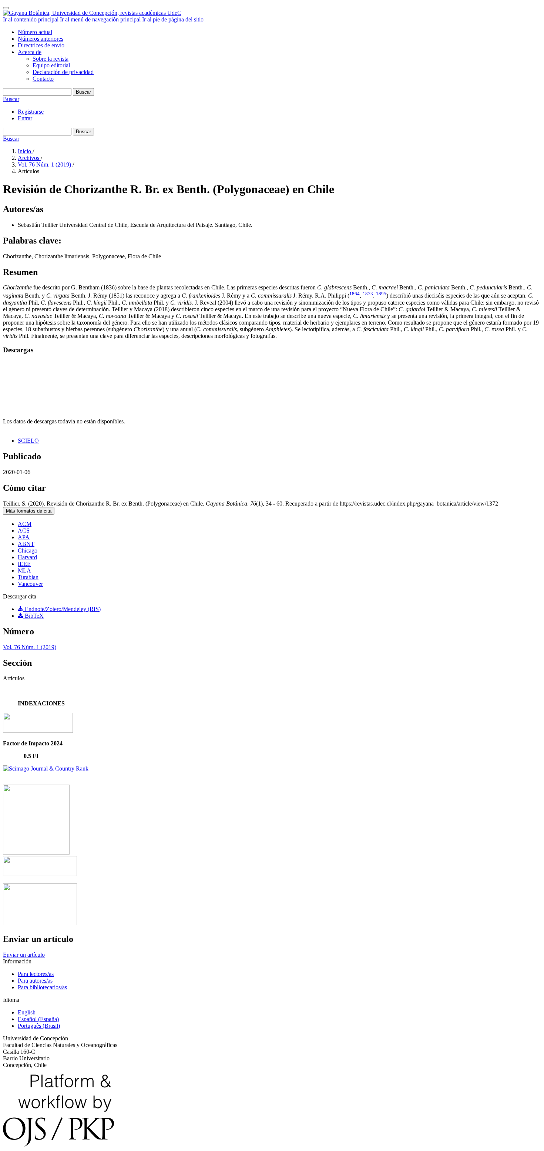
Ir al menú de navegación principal (100, 19)
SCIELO (28, 440)
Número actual (35, 32)
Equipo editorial (51, 65)
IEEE (24, 564)
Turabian (28, 577)
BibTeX (33, 616)
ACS (24, 530)
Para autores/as (35, 980)
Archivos (29, 158)
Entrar (25, 118)
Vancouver (30, 584)
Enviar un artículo (24, 955)
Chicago (27, 550)
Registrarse (31, 111)
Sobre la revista (50, 59)
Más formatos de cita (28, 511)
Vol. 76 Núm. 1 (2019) (45, 164)
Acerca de (29, 52)
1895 (381, 293)
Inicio (25, 151)
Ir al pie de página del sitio (173, 19)
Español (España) (38, 1019)
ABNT (26, 544)
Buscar (83, 92)
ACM (24, 524)
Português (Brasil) (39, 1026)
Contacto (43, 78)
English (27, 1012)
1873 (368, 293)
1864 (354, 293)
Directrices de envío (41, 45)
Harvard (27, 557)
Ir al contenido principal (30, 19)
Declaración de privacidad (63, 72)
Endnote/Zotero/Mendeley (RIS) (62, 609)
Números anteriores (40, 39)
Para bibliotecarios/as (42, 987)
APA (24, 537)
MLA (24, 570)
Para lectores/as (36, 974)
